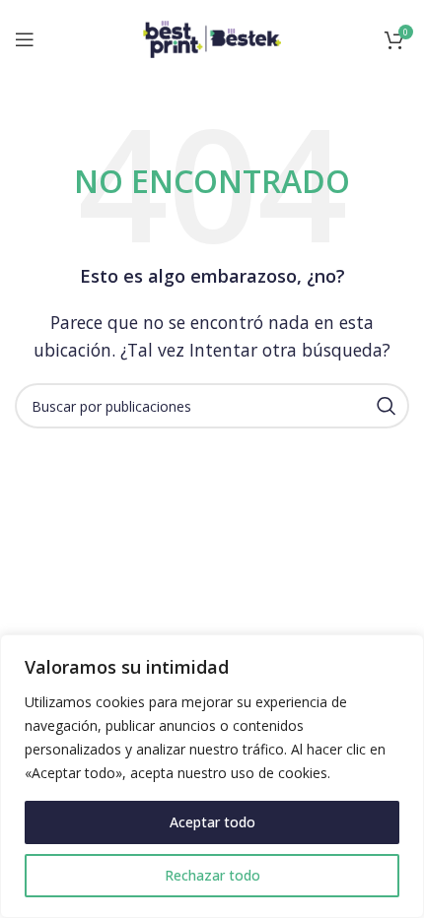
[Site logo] (212, 37)
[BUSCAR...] (386, 405)
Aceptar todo (212, 822)
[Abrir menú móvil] (24, 39)
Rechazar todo (212, 875)
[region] (212, 776)
